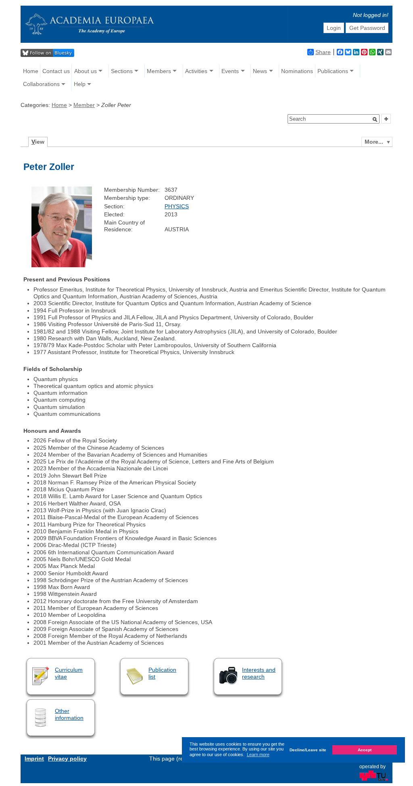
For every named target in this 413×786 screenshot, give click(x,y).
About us (85, 71)
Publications (332, 71)
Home (30, 71)
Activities (196, 71)
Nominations (297, 71)
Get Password (367, 28)
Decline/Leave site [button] (308, 750)
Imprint (34, 758)
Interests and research (258, 673)
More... (374, 141)
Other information (69, 714)
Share (323, 52)
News (260, 71)
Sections (122, 71)
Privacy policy (67, 758)
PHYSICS (177, 206)
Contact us (56, 71)
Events (230, 71)
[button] (375, 119)
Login (334, 28)
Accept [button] (364, 750)
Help (80, 84)
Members (159, 71)
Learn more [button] (258, 754)
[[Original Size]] (61, 265)
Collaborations (41, 84)
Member (84, 105)
